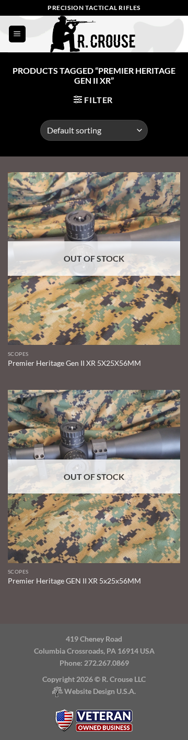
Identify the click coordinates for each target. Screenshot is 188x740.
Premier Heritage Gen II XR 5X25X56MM (74, 363)
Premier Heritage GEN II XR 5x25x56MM (74, 581)
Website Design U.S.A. (99, 691)
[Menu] (17, 34)
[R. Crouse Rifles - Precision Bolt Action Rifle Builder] (94, 34)
